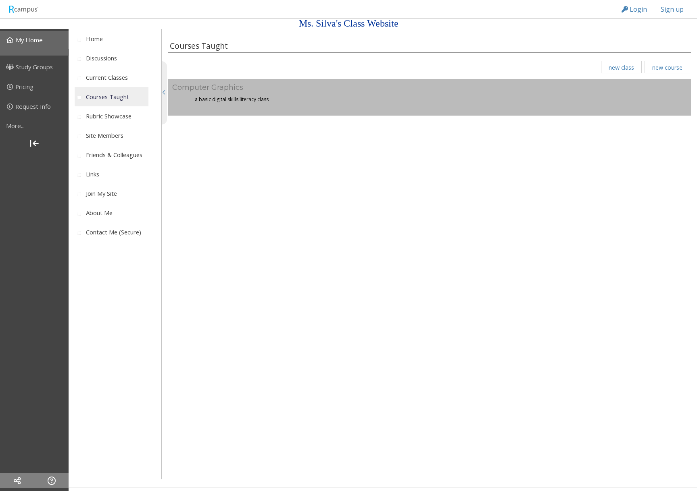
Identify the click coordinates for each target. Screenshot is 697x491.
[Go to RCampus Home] (23, 9)
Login (637, 9)
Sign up (672, 9)
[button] (621, 67)
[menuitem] (34, 40)
